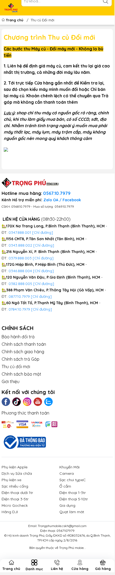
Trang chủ (14, 20)
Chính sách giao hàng (23, 351)
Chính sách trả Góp (20, 359)
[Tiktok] (16, 401)
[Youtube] (38, 401)
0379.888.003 (20, 258)
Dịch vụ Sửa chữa (17, 473)
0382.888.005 (20, 283)
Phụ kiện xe (11, 479)
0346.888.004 (20, 270)
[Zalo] (48, 401)
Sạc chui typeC (72, 479)
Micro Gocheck (15, 505)
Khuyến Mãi (69, 467)
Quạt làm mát (71, 511)
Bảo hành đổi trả (18, 336)
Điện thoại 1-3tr (72, 492)
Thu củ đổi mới (16, 366)
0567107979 (65, 531)
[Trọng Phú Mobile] (11, 7)
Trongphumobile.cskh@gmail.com (62, 526)
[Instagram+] (27, 401)
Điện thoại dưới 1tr (17, 492)
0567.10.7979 (57, 193)
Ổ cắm (65, 486)
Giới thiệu (10, 381)
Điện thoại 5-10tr (73, 499)
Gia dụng (67, 505)
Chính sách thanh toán (24, 344)
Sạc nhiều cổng (15, 486)
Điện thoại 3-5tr (15, 499)
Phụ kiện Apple (14, 467)
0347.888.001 (20, 232)
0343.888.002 (20, 245)
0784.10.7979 (19, 309)
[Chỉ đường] (41, 296)
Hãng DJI (10, 511)
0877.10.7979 (19, 296)
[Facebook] (6, 401)
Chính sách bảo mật (21, 374)
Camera (66, 473)
